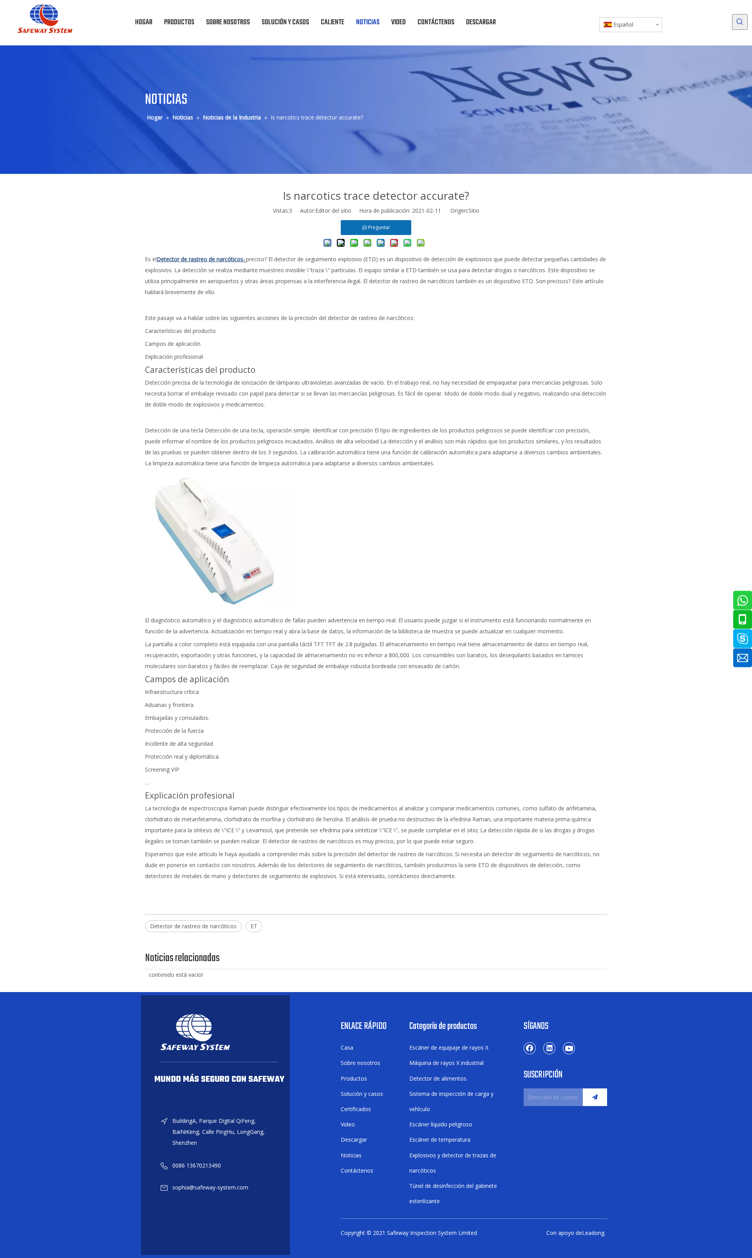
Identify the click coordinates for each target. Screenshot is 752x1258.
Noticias (351, 1155)
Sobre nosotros (360, 1062)
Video (348, 1124)
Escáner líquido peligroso (440, 1124)
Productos (354, 1078)
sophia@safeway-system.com (210, 1187)
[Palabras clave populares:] (740, 22)
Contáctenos (357, 1170)
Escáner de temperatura (439, 1139)
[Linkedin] (549, 1048)
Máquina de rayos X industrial (446, 1062)
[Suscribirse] (595, 1097)
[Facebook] (530, 1048)
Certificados (356, 1109)
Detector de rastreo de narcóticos (193, 926)
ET (254, 926)
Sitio (473, 210)
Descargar (354, 1139)
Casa (347, 1047)
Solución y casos (362, 1093)
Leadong (593, 1232)
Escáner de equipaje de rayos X (448, 1047)
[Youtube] (569, 1048)
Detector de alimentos (437, 1078)
